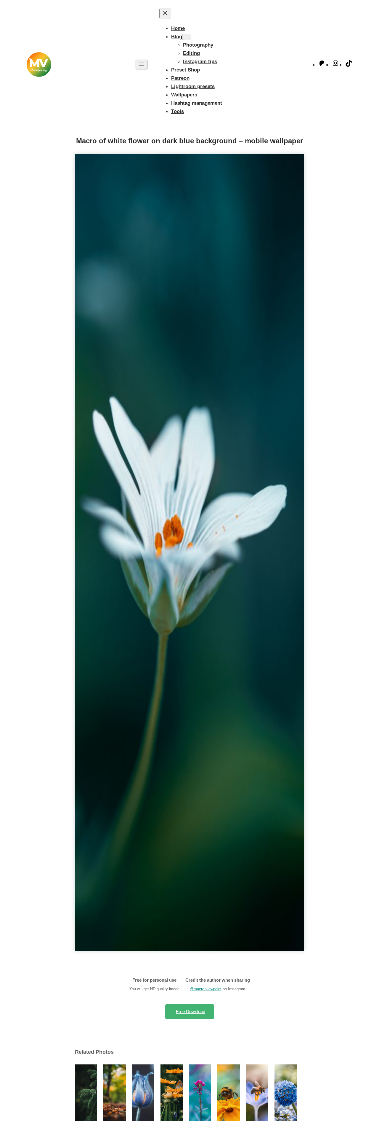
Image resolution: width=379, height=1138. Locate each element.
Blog (176, 36)
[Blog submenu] (186, 37)
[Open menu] (141, 64)
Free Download (190, 1011)
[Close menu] (165, 13)
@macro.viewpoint (205, 989)
